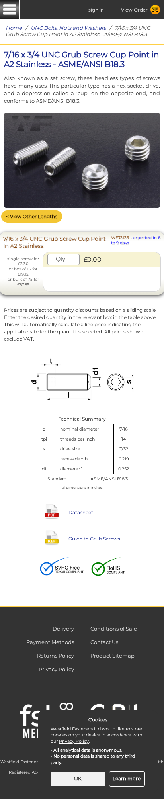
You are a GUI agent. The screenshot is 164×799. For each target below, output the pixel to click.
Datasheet (80, 512)
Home (14, 28)
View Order (134, 10)
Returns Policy (55, 655)
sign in (96, 10)
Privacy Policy (56, 669)
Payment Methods (50, 642)
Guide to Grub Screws (94, 539)
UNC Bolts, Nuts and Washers (68, 28)
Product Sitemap (112, 655)
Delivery (63, 628)
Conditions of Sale (113, 628)
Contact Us (104, 642)
